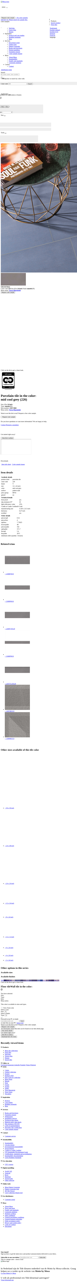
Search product (55, 23)
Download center (14, 43)
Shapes (11, 32)
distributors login (6, 70)
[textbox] (10, 74)
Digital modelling (14, 50)
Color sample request (15, 53)
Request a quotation (12, 425)
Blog (10, 39)
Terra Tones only (8, 1008)
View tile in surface (7, 438)
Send (22, 1021)
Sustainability (13, 59)
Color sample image (18, 464)
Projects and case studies (16, 35)
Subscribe (42, 1257)
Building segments (15, 37)
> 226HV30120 (10, 629)
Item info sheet (6, 464)
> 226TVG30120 (10, 684)
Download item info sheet (9, 1036)
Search (30, 84)
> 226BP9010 (9, 656)
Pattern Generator (14, 46)
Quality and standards (16, 61)
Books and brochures (15, 48)
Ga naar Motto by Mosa (8, 1273)
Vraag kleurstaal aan (7, 1280)
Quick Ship (12, 30)
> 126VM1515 (9, 711)
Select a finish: (5, 1013)
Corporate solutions (15, 63)
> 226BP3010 (9, 574)
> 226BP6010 (9, 601)
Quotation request (14, 52)
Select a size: (5, 1010)
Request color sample (8, 18)
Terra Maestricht (15, 290)
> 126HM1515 (9, 738)
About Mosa (13, 57)
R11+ (7, 106)
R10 (2, 106)
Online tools (13, 44)
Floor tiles (54, 25)
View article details (7, 1030)
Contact (11, 66)
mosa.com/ (20, 1023)
